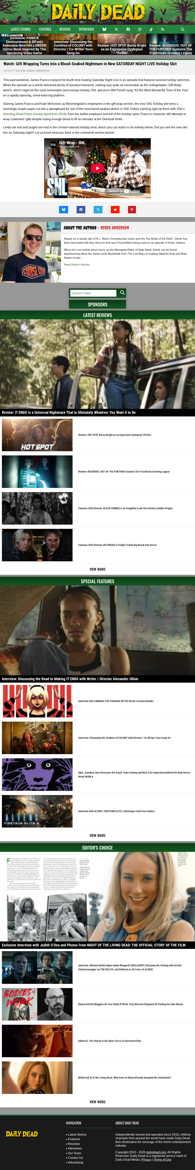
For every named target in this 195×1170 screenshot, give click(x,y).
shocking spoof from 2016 (34, 114)
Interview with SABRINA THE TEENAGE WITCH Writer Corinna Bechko (115, 701)
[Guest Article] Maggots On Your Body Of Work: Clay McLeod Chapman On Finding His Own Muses (130, 1004)
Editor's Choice (97, 847)
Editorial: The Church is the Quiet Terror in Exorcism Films (109, 1040)
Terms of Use (162, 1159)
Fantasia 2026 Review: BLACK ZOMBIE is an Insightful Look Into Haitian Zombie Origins (125, 508)
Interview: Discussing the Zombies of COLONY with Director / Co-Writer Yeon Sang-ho (124, 737)
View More (97, 569)
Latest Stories (21, 29)
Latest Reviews (97, 314)
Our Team (74, 1153)
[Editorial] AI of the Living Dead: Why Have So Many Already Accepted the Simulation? (124, 1077)
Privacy (146, 1159)
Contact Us (75, 1157)
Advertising (75, 1162)
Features (45, 29)
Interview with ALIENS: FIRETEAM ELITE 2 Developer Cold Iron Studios (116, 811)
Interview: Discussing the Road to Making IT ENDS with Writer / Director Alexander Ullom (70, 679)
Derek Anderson (38, 70)
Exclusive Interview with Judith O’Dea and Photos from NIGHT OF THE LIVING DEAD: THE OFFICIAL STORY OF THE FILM (93, 945)
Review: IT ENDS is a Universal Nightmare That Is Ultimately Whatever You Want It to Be (69, 412)
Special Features (97, 581)
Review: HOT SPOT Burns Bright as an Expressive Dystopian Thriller (114, 434)
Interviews (86, 29)
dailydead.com (156, 1152)
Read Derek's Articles (77, 264)
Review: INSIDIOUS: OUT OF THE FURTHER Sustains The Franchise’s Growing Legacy (123, 471)
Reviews (65, 29)
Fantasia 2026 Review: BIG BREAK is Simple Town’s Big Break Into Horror (117, 544)
